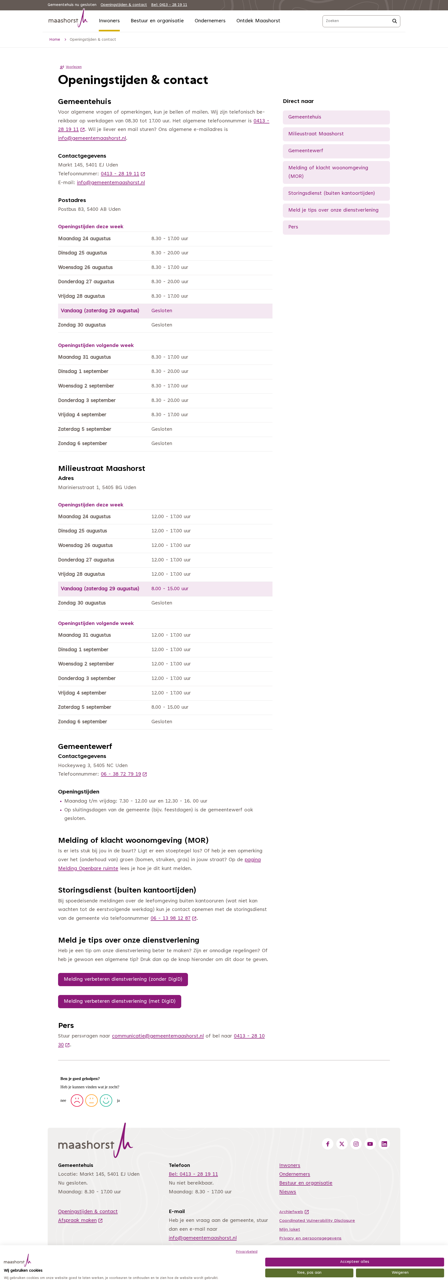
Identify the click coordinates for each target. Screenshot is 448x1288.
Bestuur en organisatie (157, 21)
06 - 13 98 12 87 (174, 918)
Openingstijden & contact (124, 5)
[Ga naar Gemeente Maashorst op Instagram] (356, 1144)
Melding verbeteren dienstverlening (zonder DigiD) (123, 979)
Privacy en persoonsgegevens (310, 1238)
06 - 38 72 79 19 (124, 774)
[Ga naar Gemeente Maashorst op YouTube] (370, 1144)
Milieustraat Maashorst (316, 134)
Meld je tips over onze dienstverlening (333, 210)
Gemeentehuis (304, 117)
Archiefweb (294, 1212)
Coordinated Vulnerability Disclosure (317, 1221)
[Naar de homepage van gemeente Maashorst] (68, 19)
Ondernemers (210, 21)
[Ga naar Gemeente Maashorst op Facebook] (327, 1144)
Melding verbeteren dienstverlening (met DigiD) (120, 1001)
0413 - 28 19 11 (123, 174)
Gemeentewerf (305, 151)
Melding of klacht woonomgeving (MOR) (328, 172)
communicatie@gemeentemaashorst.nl (158, 1036)
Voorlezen (74, 67)
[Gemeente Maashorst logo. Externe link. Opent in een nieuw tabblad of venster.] (17, 1260)
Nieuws (287, 1192)
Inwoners (109, 21)
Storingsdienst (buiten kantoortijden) (331, 193)
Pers (293, 227)
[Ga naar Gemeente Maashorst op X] (342, 1144)
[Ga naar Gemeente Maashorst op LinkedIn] (384, 1144)
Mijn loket (289, 1230)
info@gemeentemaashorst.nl (92, 138)
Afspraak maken (80, 1220)
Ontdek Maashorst (258, 21)
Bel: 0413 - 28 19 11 (169, 5)
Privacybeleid (246, 1252)
